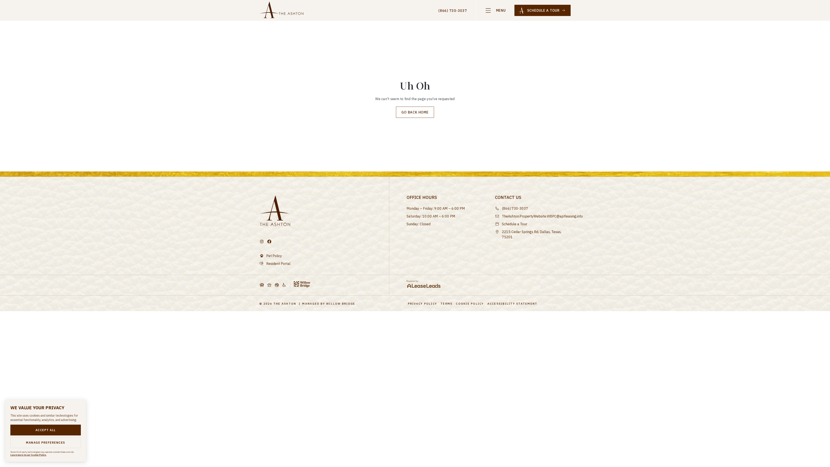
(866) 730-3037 (452, 10)
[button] (495, 10)
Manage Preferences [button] (45, 443)
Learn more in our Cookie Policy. (28, 455)
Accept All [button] (45, 430)
